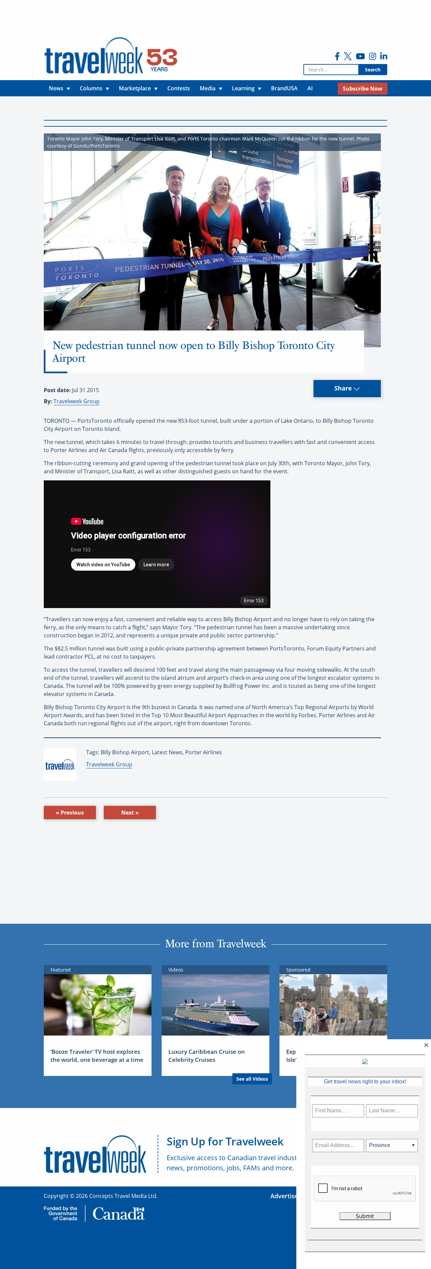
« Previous (70, 812)
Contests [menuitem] (178, 88)
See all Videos (252, 1079)
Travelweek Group (77, 401)
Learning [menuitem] (243, 88)
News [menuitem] (56, 88)
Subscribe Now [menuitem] (363, 88)
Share (344, 388)
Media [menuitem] (208, 88)
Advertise (284, 1196)
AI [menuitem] (310, 88)
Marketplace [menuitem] (135, 88)
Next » (130, 812)
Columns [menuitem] (91, 88)
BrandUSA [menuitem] (284, 88)
